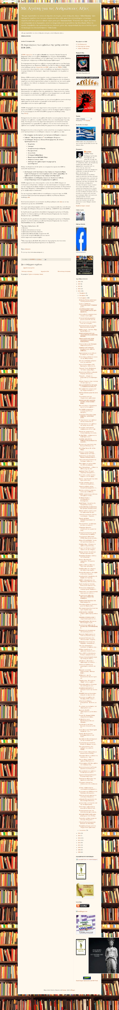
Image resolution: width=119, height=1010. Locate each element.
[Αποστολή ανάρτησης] (45, 259)
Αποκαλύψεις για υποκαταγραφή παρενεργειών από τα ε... (88, 592)
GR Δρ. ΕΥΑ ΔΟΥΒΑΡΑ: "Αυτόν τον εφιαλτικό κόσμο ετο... (88, 541)
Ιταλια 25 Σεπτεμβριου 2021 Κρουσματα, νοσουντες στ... (87, 365)
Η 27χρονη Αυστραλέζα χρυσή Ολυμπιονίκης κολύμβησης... (87, 533)
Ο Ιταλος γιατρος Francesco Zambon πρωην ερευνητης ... (87, 452)
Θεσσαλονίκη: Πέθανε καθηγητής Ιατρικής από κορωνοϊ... (88, 372)
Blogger (73, 990)
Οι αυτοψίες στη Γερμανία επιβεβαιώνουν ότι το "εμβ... (87, 428)
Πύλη (26, 113)
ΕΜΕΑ (60, 67)
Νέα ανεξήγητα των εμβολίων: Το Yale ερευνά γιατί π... (87, 771)
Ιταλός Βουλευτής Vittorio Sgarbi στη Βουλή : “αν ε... (88, 730)
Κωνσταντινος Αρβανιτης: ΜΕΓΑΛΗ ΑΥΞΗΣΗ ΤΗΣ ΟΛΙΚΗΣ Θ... (86, 596)
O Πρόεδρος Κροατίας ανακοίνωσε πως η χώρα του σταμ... (87, 529)
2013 (79, 840)
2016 (79, 833)
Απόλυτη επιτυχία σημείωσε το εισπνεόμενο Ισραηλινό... (87, 796)
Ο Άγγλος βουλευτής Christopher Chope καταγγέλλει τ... (88, 344)
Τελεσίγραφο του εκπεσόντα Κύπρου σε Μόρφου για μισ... (88, 743)
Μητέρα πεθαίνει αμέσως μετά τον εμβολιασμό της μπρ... (87, 511)
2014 (79, 838)
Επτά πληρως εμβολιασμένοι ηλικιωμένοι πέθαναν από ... (87, 807)
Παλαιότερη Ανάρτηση (64, 271)
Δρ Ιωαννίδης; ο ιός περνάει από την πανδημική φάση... (88, 803)
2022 (79, 288)
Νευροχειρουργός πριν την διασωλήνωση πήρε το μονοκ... (88, 811)
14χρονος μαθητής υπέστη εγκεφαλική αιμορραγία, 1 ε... (88, 487)
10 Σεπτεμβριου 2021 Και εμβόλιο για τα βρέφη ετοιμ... (88, 763)
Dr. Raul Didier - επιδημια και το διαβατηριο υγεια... (88, 436)
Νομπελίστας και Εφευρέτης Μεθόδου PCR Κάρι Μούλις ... (88, 456)
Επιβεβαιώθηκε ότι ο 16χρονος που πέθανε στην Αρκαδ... (87, 569)
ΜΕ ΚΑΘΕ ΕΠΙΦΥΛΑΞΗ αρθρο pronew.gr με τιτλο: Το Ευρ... (87, 815)
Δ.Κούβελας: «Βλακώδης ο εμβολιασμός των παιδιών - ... (88, 661)
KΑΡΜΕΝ (88, 152)
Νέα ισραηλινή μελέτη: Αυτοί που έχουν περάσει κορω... (88, 608)
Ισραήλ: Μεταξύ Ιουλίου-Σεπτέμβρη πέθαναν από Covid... (86, 735)
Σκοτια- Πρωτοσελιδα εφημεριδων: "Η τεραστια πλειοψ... (87, 561)
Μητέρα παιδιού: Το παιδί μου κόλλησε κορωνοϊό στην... (87, 552)
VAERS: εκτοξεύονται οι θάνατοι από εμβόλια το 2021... (88, 494)
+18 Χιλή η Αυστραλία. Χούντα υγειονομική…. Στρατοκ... (88, 515)
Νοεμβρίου (82, 293)
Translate (88, 120)
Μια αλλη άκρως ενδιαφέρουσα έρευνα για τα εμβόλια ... (88, 406)
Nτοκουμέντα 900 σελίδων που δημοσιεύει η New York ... (87, 779)
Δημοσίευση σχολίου (29, 268)
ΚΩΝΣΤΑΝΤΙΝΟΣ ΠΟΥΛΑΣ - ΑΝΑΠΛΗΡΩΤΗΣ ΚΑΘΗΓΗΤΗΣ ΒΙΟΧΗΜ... (88, 335)
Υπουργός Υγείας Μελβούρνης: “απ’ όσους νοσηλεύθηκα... (87, 369)
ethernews (27, 249)
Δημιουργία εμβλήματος (81, 252)
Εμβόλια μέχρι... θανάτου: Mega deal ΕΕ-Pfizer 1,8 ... (88, 330)
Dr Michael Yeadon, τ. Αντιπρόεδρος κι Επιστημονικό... (84, 499)
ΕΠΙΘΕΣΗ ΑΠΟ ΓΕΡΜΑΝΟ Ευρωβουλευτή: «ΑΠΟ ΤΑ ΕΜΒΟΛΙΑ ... (87, 349)
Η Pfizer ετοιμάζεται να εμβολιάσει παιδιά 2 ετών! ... (88, 650)
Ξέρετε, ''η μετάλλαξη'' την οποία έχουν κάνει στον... (88, 479)
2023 (79, 286)
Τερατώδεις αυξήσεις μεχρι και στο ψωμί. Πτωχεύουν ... (88, 819)
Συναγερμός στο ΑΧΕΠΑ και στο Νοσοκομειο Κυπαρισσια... (88, 792)
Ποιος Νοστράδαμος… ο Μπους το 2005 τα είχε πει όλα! (88, 468)
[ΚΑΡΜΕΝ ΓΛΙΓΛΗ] (81, 250)
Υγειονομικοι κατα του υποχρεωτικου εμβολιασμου (87, 397)
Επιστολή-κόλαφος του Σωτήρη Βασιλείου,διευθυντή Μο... (87, 326)
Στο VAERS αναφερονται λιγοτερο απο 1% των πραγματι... (86, 411)
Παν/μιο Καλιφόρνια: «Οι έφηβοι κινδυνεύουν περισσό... (88, 573)
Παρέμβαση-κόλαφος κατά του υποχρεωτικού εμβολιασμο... (87, 826)
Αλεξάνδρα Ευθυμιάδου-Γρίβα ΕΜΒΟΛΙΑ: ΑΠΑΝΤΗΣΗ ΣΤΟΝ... (87, 416)
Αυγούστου (82, 830)
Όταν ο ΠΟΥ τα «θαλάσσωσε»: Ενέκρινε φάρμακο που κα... (87, 653)
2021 (79, 291)
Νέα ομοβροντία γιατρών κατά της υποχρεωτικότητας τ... (87, 389)
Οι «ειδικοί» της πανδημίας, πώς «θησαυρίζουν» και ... (88, 707)
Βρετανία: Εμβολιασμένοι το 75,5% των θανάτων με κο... (87, 634)
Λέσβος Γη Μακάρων (83, 48)
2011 (79, 845)
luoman (64, 990)
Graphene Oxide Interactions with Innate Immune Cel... (87, 601)
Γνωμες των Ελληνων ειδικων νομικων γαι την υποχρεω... (87, 548)
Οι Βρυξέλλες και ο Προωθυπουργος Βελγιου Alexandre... (86, 720)
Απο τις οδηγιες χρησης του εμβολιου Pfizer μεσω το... (86, 760)
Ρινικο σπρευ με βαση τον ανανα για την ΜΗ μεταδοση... (88, 357)
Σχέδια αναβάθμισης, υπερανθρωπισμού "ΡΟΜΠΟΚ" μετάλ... (88, 305)
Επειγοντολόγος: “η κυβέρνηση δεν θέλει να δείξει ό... (87, 524)
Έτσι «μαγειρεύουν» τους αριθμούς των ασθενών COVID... (86, 748)
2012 (79, 842)
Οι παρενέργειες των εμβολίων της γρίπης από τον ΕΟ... (88, 424)
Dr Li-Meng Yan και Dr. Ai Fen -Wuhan (87, 448)
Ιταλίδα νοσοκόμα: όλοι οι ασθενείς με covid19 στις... (87, 483)
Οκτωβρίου (82, 295)
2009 (79, 850)
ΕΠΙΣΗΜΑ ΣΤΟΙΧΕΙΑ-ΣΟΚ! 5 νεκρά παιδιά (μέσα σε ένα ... (88, 618)
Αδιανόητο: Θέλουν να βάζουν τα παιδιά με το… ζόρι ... (88, 756)
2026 (79, 281)
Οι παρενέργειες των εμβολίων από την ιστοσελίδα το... (88, 420)
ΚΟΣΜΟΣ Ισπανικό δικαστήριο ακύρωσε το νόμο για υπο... (87, 694)
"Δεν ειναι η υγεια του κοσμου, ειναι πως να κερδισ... (87, 322)
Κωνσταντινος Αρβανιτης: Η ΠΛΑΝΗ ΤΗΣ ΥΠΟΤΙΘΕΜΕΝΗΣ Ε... (88, 626)
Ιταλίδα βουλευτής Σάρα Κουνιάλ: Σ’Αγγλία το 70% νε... (87, 726)
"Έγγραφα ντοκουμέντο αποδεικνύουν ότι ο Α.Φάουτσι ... (88, 784)
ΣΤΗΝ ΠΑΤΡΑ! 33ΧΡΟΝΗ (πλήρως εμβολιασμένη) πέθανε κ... (88, 613)
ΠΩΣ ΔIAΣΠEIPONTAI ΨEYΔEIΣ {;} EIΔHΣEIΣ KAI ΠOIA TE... (88, 385)
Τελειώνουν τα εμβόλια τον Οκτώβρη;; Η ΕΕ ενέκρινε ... (87, 697)
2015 (79, 835)
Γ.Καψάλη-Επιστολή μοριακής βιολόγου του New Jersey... (87, 822)
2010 (79, 847)
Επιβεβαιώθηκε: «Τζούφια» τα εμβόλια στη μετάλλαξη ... (87, 544)
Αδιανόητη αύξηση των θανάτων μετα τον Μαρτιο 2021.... (88, 605)
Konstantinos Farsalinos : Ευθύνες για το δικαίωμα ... (87, 556)
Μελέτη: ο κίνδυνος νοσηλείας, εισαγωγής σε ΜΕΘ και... (87, 490)
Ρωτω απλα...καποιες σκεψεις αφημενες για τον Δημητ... (87, 475)
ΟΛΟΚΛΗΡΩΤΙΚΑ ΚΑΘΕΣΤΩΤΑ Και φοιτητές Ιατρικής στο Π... (88, 507)
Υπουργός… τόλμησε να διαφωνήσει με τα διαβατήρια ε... (88, 377)
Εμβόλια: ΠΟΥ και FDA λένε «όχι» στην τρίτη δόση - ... (87, 565)
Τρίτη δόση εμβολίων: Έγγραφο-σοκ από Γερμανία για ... (88, 685)
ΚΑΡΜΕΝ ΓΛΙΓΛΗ (79, 226)
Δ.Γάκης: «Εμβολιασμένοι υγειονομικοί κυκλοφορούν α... (88, 788)
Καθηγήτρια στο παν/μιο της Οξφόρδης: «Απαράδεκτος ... (87, 642)
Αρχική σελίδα (45, 271)
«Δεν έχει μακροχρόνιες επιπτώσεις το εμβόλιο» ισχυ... (88, 646)
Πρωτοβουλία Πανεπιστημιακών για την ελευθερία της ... (88, 739)
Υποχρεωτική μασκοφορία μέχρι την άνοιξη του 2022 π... (88, 657)
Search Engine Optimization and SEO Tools (87, 980)
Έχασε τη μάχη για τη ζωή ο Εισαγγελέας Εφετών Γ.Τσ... (87, 584)
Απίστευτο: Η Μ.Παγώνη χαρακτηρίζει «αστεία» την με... (87, 666)
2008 (79, 852)
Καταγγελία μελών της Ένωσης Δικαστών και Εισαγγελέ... (88, 767)
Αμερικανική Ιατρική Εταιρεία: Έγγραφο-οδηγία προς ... (88, 775)
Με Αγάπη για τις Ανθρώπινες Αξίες (55, 8)
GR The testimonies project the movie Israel (88, 393)
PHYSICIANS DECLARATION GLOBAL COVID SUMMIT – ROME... (87, 402)
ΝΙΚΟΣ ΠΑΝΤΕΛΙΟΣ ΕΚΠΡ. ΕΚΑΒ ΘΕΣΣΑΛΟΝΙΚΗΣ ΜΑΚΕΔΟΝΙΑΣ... (86, 340)
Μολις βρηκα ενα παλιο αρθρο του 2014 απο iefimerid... (87, 464)
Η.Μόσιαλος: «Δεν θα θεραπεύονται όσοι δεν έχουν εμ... (88, 676)
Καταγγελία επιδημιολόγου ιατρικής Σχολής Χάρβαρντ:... (88, 588)
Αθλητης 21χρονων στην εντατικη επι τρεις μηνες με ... (88, 381)
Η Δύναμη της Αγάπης (84, 46)
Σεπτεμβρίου (83, 298)
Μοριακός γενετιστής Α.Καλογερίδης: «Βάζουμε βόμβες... (87, 671)
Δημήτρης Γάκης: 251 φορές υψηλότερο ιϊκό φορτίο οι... (87, 471)
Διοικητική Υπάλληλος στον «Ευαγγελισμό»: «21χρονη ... (87, 638)
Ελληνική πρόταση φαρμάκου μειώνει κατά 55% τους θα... (87, 318)
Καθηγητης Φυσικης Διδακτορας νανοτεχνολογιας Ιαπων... (88, 300)
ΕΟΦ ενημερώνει (27, 54)
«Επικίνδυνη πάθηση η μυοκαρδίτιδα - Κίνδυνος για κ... (88, 702)
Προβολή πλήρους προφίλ (83, 206)
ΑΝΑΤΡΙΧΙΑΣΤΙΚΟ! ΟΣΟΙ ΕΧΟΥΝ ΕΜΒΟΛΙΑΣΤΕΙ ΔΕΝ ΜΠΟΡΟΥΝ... (87, 310)
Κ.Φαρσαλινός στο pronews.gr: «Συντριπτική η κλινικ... (87, 631)
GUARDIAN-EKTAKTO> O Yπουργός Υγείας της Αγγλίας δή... (88, 689)
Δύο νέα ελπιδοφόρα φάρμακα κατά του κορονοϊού (87, 361)
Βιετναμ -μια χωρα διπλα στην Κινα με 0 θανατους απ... (87, 445)
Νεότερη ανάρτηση (27, 271)
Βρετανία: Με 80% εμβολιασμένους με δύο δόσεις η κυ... (88, 711)
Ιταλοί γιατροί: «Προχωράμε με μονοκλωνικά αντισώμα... (88, 752)
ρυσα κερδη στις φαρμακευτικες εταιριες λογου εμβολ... (88, 315)
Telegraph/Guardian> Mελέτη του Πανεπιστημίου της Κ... (87, 621)
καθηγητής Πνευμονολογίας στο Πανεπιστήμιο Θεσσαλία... (88, 799)
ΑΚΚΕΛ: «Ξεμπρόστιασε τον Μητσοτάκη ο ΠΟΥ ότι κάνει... (88, 580)
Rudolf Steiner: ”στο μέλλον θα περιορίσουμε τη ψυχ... (87, 503)
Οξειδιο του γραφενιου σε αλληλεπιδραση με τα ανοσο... (88, 432)
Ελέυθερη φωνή (82, 44)
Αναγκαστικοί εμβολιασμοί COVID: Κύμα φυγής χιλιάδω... (88, 537)
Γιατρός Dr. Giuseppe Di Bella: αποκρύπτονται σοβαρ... (87, 716)
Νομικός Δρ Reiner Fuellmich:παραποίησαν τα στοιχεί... (87, 520)
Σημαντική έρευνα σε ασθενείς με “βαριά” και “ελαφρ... (87, 353)
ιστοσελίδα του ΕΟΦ (42, 67)
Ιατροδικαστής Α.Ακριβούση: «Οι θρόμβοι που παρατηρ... (88, 577)
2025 (79, 284)
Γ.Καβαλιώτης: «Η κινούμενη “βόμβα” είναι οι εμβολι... (87, 681)
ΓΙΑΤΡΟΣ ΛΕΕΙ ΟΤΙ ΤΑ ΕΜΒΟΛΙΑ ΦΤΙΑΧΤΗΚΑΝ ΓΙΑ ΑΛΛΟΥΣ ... (88, 440)
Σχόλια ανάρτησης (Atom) (36, 274)
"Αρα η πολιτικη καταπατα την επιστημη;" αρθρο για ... (87, 460)
